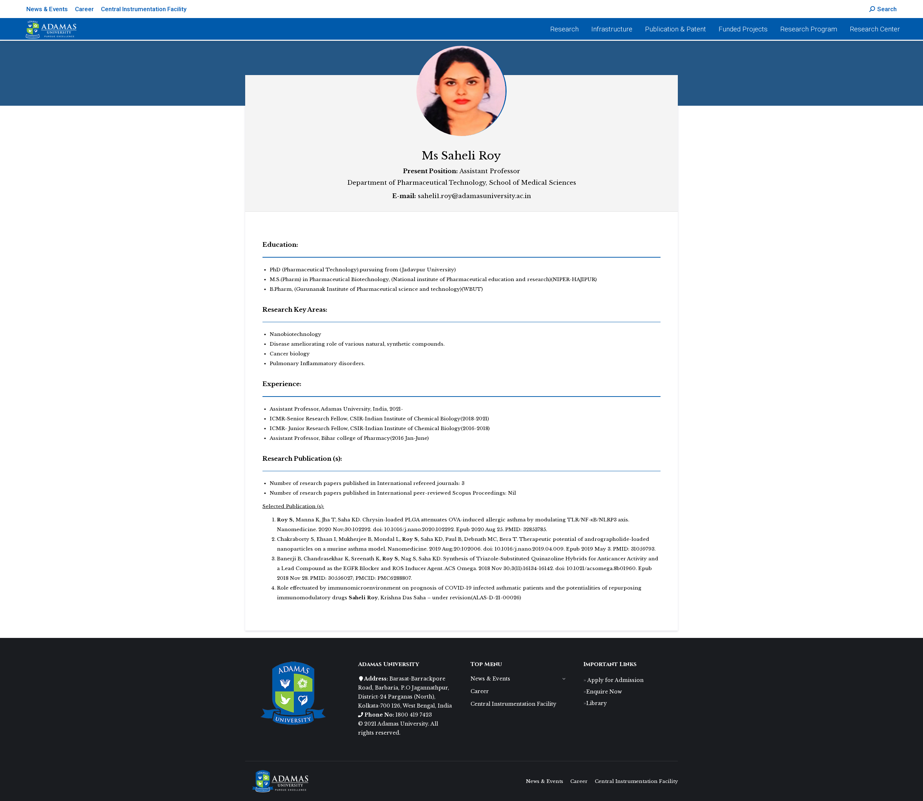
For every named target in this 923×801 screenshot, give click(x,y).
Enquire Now (604, 691)
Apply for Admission (615, 680)
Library (596, 703)
